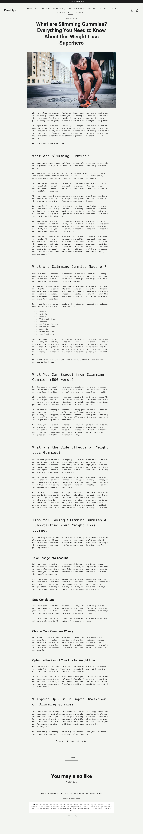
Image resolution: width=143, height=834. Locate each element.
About (106, 8)
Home (29, 8)
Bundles (46, 8)
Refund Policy (66, 793)
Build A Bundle (77, 8)
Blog (70, 12)
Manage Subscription (71, 799)
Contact (61, 12)
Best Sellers (94, 8)
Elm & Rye (10, 10)
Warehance (80, 817)
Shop (37, 8)
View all (71, 782)
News (72, 758)
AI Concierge (59, 8)
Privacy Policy (96, 793)
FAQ (114, 8)
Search (43, 793)
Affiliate (81, 12)
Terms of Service (81, 793)
